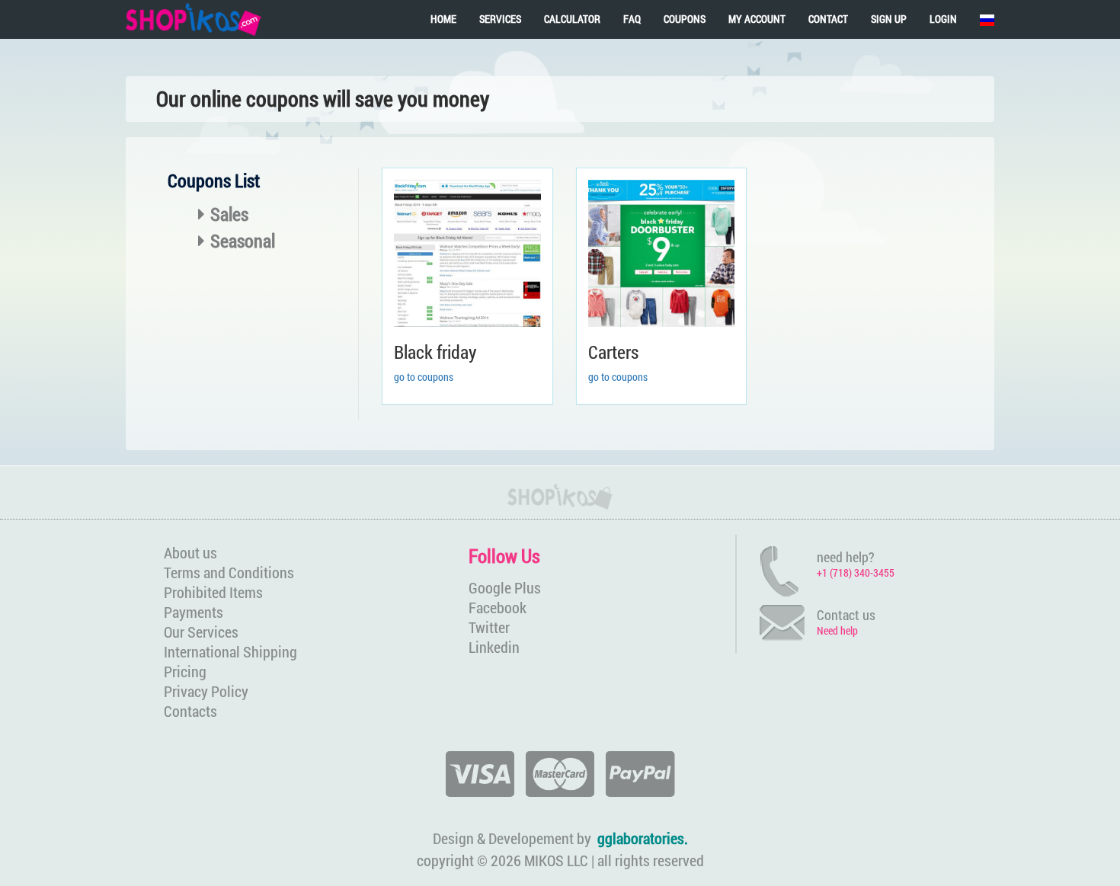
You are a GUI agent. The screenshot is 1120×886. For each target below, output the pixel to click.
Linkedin (494, 647)
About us (190, 552)
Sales (229, 214)
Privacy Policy (206, 691)
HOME (443, 18)
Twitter (489, 627)
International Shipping (230, 651)
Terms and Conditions (229, 572)
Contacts (190, 711)
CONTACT (828, 18)
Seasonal (242, 241)
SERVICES (500, 18)
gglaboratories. (642, 838)
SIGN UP (889, 18)
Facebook (497, 607)
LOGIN (943, 18)
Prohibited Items (213, 592)
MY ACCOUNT (757, 18)
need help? (846, 557)
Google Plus (505, 587)
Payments (193, 612)
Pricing (185, 671)
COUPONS (685, 18)
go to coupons (423, 376)
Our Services (201, 631)
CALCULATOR (572, 18)
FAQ (632, 18)
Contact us (846, 615)
